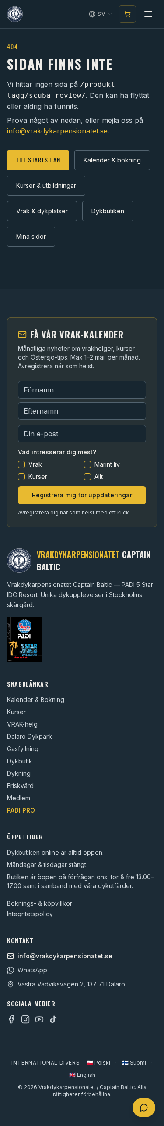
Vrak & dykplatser (42, 211)
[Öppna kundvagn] (127, 14)
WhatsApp (32, 970)
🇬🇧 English (82, 1075)
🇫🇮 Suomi (134, 1062)
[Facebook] (11, 1019)
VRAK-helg (22, 724)
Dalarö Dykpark (29, 736)
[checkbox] (21, 464)
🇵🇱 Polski (98, 1062)
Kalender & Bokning (35, 699)
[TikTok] (53, 1019)
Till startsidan (38, 159)
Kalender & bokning (112, 160)
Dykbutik (19, 761)
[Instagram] (25, 1019)
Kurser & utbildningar (46, 185)
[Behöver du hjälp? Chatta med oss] (144, 1107)
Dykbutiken (107, 211)
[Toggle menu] (148, 14)
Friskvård (20, 785)
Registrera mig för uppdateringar (82, 495)
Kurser (16, 712)
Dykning (19, 773)
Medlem (18, 798)
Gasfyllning (22, 748)
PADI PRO (21, 810)
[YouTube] (39, 1019)
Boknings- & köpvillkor (39, 903)
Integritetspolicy (30, 913)
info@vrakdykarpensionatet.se (57, 130)
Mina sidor (31, 236)
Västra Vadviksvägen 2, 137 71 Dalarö (71, 984)
